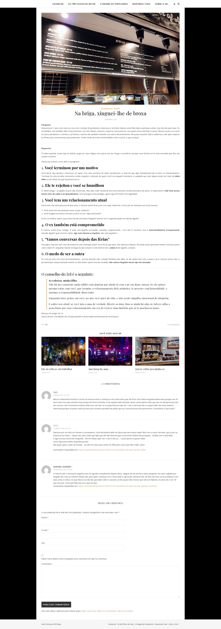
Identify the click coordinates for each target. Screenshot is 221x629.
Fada (55, 425)
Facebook (58, 4)
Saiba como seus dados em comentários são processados (107, 611)
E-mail (44, 530)
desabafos (107, 109)
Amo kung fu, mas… (99, 369)
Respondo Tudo (141, 4)
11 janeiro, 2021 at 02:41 (61, 428)
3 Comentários (173, 324)
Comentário (46, 564)
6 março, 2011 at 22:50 (61, 395)
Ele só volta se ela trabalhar (56, 369)
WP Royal (57, 624)
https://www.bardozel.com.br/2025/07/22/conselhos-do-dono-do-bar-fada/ (112, 449)
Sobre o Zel (161, 4)
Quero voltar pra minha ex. (150, 369)
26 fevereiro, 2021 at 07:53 (62, 470)
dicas (117, 109)
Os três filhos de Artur (81, 4)
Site (43, 543)
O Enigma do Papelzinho (114, 4)
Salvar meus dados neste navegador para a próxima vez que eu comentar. (74, 558)
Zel (46, 324)
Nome (44, 517)
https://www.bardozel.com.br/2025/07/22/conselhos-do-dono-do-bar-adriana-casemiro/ (117, 486)
